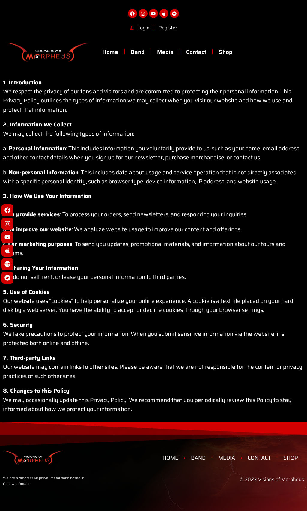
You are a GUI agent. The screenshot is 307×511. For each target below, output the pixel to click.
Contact (196, 51)
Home (110, 51)
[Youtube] (7, 237)
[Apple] (7, 251)
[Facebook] (7, 210)
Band (138, 51)
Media (165, 51)
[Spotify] (7, 264)
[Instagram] (7, 224)
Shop (225, 51)
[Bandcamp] (7, 278)
